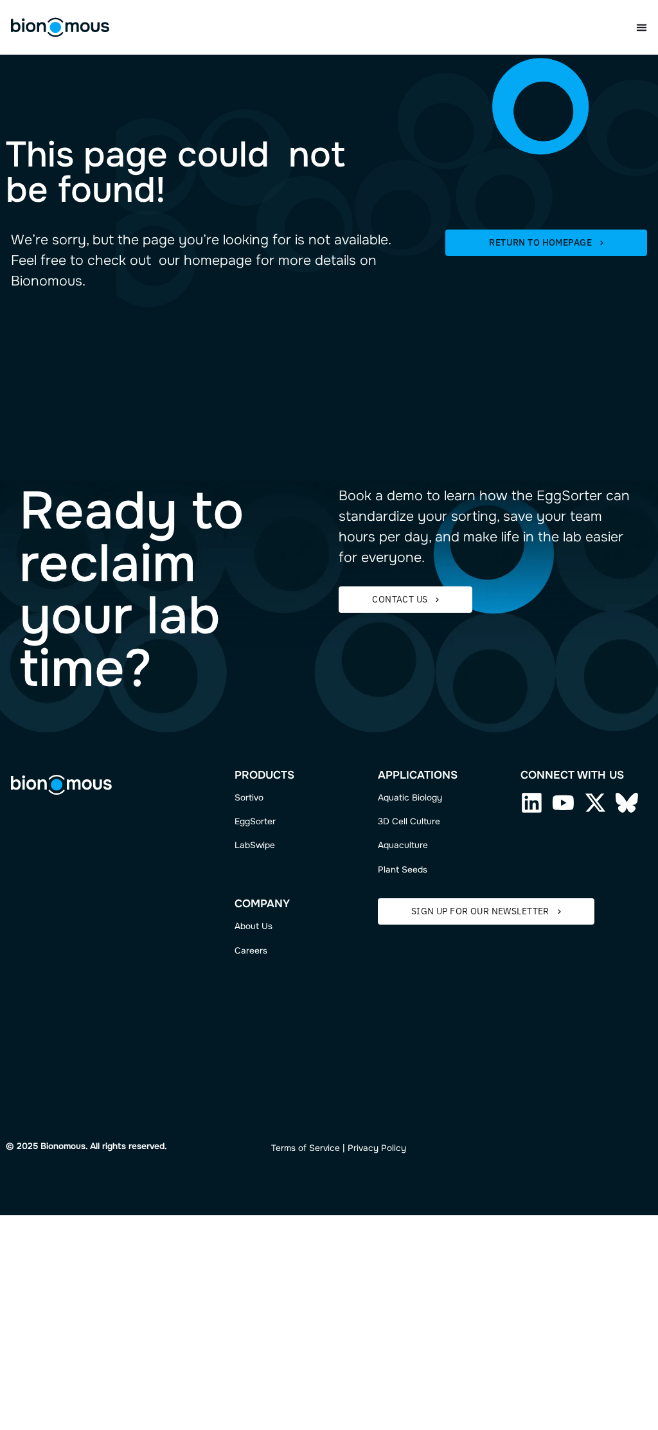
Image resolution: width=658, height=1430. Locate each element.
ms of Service (312, 1148)
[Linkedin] (531, 803)
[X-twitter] (595, 803)
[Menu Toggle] (641, 27)
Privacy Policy (377, 1148)
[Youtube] (563, 803)
